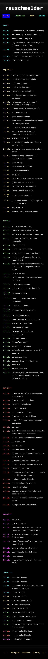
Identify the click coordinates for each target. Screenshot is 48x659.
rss (44, 653)
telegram (15, 653)
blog (32, 15)
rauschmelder (24, 8)
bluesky (36, 653)
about (42, 15)
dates (6, 15)
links (6, 653)
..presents (19, 15)
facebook (26, 653)
